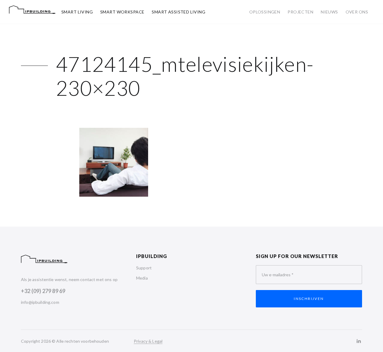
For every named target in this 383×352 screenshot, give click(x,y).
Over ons (357, 11)
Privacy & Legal (148, 341)
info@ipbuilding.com (40, 302)
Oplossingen (264, 11)
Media (142, 277)
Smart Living (77, 11)
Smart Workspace (122, 11)
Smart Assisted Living (178, 11)
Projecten (300, 11)
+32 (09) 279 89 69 (43, 291)
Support (144, 267)
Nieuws (329, 11)
